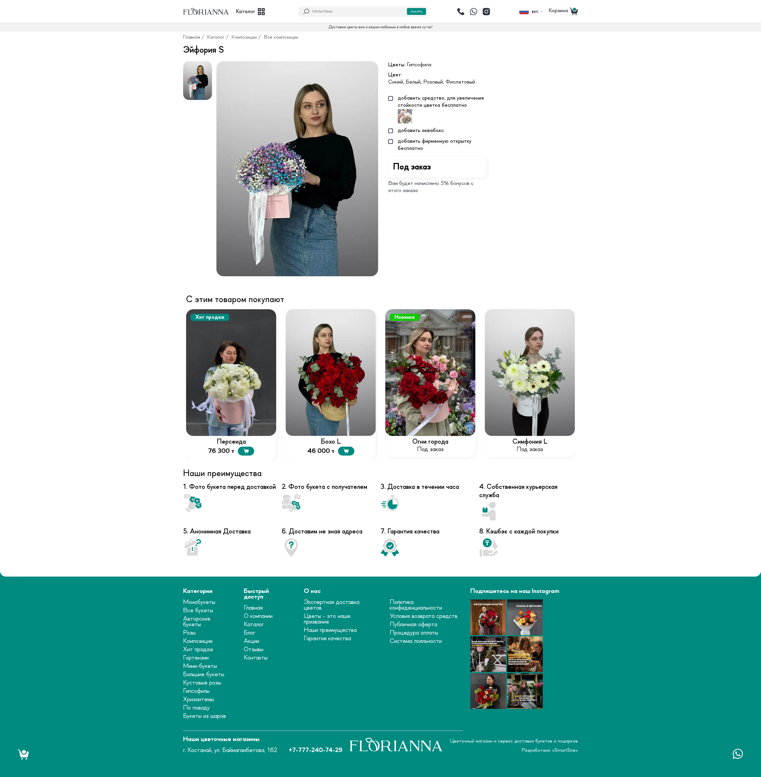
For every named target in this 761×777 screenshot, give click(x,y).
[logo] (206, 11)
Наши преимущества (330, 630)
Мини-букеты (200, 666)
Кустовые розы (202, 683)
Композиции (244, 37)
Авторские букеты (196, 621)
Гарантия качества (327, 638)
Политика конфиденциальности (416, 605)
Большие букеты (203, 674)
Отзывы (253, 649)
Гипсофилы (196, 691)
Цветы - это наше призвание (327, 619)
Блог (249, 633)
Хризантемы (198, 699)
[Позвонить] (461, 11)
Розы (189, 633)
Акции (251, 641)
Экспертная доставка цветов (331, 605)
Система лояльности (416, 641)
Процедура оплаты (414, 633)
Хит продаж (198, 649)
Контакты (256, 658)
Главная (191, 37)
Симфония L (529, 442)
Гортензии (196, 658)
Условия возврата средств (423, 616)
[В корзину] (246, 451)
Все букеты (198, 610)
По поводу (196, 708)
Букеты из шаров (204, 716)
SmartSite (565, 750)
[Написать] (473, 11)
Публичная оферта (413, 624)
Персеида (231, 442)
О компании (258, 616)
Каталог (215, 37)
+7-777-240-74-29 (315, 750)
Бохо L (331, 442)
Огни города (430, 442)
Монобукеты (199, 602)
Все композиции (281, 37)
